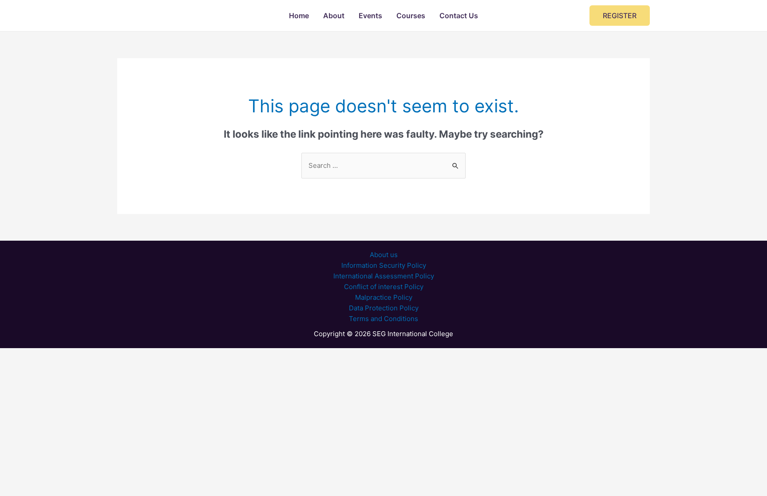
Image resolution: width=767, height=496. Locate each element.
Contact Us (458, 15)
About (333, 15)
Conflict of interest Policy (383, 286)
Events (370, 15)
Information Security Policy (383, 265)
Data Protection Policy (384, 308)
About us (384, 254)
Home (299, 15)
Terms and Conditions (383, 318)
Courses (410, 15)
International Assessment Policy (383, 276)
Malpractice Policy (383, 297)
